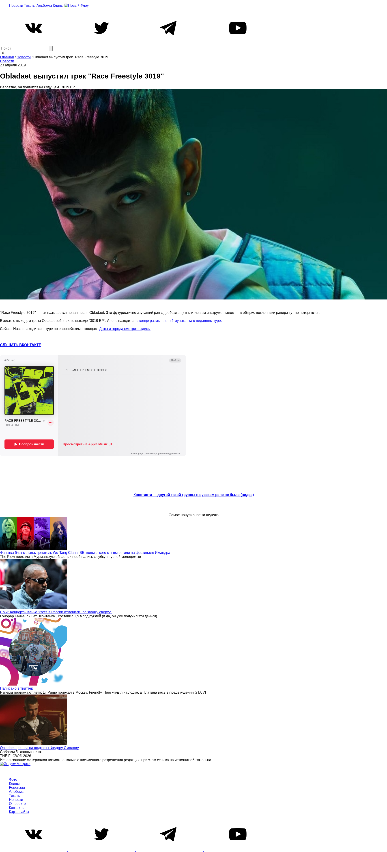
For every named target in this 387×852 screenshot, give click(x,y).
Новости (16, 5)
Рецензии (17, 787)
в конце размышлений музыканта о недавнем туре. (179, 321)
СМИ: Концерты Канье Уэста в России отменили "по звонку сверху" (56, 612)
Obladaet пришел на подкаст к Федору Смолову (39, 748)
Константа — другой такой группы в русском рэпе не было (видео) (193, 495)
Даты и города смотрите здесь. (124, 329)
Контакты (16, 808)
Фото (13, 779)
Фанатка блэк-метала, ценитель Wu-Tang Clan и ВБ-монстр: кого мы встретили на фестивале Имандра (85, 553)
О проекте (17, 804)
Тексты (30, 5)
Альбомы (44, 5)
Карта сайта (19, 812)
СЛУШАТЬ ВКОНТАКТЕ (20, 345)
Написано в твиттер (16, 688)
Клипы (58, 5)
